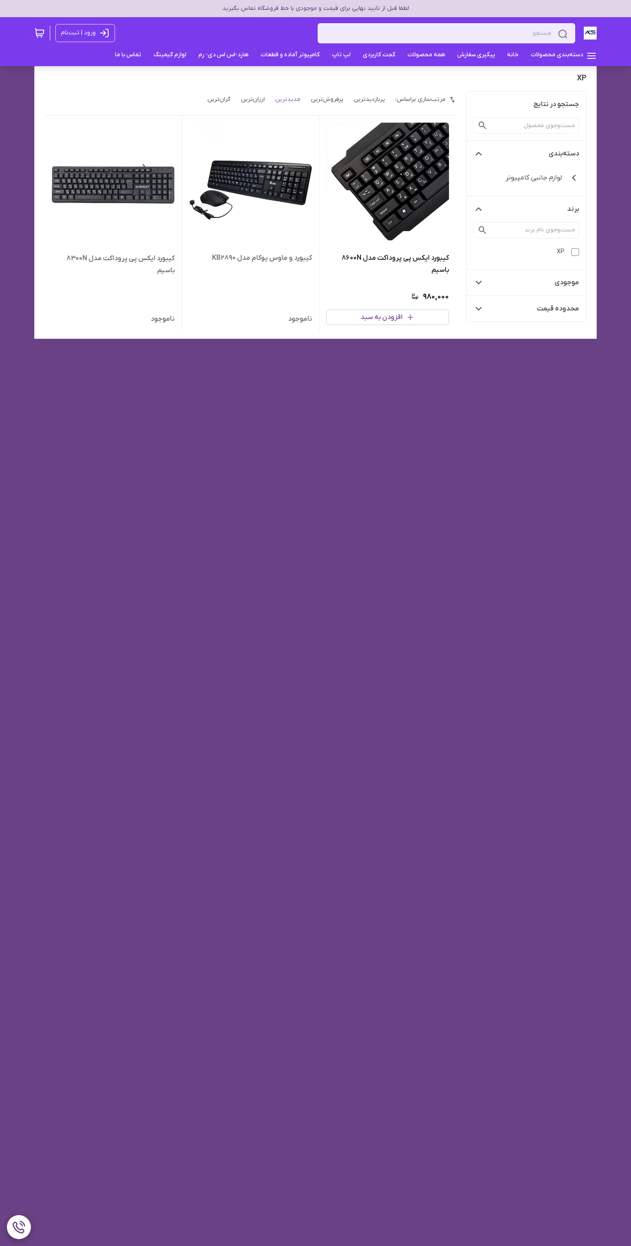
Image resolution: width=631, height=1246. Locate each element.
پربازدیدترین (369, 99)
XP (560, 252)
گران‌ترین (219, 99)
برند (573, 209)
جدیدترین (287, 99)
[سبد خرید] (39, 33)
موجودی (567, 282)
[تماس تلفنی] (19, 1227)
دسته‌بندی (564, 153)
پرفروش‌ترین (327, 99)
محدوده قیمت (558, 308)
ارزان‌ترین (253, 99)
